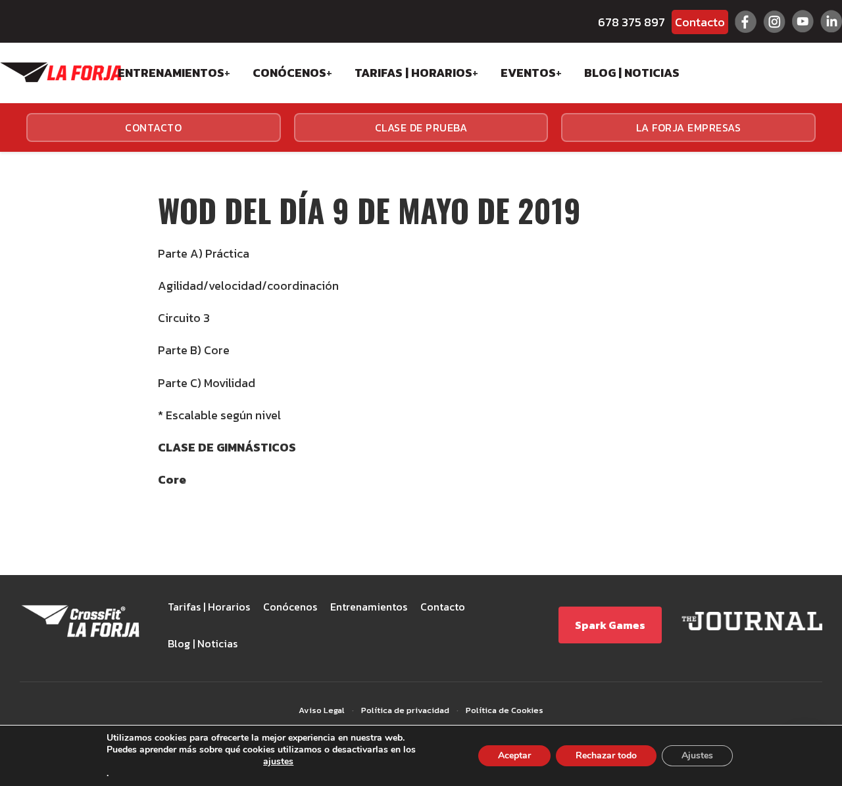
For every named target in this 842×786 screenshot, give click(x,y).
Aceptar (514, 755)
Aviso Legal (322, 710)
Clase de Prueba (421, 127)
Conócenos (289, 72)
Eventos (528, 72)
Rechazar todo (606, 755)
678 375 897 (631, 22)
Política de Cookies (504, 710)
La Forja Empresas (688, 127)
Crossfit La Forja (60, 72)
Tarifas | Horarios (413, 72)
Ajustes (697, 755)
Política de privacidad (405, 710)
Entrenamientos (171, 72)
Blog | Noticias (632, 72)
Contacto (700, 22)
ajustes (278, 762)
